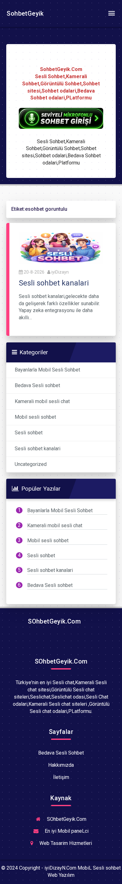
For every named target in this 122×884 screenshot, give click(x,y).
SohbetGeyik (24, 13)
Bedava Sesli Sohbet (61, 753)
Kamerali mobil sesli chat (42, 401)
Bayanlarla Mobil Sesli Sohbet (47, 370)
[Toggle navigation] (111, 13)
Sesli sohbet (29, 433)
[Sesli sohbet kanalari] (61, 247)
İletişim (61, 777)
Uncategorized (31, 464)
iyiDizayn (60, 272)
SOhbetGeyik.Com (53, 621)
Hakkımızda (61, 765)
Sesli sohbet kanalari (37, 449)
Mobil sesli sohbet (35, 417)
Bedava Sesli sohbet (37, 385)
